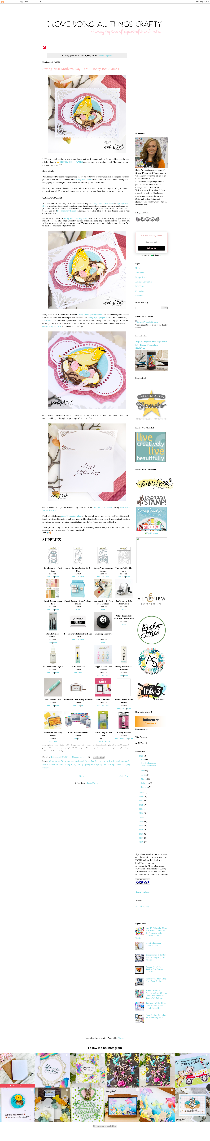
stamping (126, 764)
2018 (141, 817)
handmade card (77, 761)
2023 (141, 796)
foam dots (46, 320)
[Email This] (94, 757)
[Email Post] (89, 757)
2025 (141, 755)
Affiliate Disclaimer (143, 281)
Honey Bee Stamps (84, 179)
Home (81, 776)
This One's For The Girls (102, 507)
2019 (141, 813)
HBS (57, 576)
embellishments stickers (71, 516)
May (143, 770)
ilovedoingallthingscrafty (119, 761)
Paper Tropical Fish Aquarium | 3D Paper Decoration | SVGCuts (151, 345)
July (143, 759)
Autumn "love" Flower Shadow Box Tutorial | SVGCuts (155, 969)
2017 (141, 821)
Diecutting (65, 761)
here (49, 751)
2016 (141, 825)
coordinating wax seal (51, 326)
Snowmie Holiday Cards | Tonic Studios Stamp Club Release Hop (156, 1005)
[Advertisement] (151, 90)
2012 (141, 842)
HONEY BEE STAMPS (71, 161)
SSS (48, 576)
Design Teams (141, 277)
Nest (61, 764)
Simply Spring (70, 764)
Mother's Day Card (50, 764)
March (144, 778)
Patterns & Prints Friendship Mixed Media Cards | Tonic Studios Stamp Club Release (156, 994)
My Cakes (139, 290)
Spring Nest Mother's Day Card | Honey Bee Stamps (80, 68)
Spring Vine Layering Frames (76, 218)
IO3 (55, 741)
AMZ (123, 708)
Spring (80, 764)
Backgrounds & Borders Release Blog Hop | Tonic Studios (156, 957)
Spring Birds (89, 764)
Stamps (45, 767)
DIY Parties (140, 286)
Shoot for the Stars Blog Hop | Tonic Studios (156, 979)
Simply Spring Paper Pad (98, 317)
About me (139, 272)
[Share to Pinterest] (103, 757)
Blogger (121, 1038)
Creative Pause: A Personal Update (148, 764)
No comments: (78, 757)
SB (52, 576)
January (144, 787)
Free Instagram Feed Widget (106, 1126)
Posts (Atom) (92, 783)
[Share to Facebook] (101, 757)
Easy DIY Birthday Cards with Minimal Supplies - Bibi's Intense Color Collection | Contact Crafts (151, 932)
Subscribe (151, 248)
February (145, 783)
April (143, 774)
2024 (141, 792)
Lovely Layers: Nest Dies (102, 203)
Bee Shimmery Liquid (66, 210)
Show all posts (105, 55)
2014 (141, 833)
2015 (141, 829)
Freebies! (139, 295)
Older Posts (124, 776)
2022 (141, 800)
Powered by (145, 255)
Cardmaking (54, 761)
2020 (141, 808)
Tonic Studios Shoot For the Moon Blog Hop (156, 1016)
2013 (141, 838)
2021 (141, 804)
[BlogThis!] (96, 757)
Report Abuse (142, 892)
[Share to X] (98, 757)
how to (105, 761)
